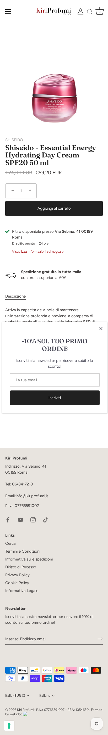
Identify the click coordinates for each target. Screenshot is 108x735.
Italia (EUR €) (15, 695)
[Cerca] (89, 12)
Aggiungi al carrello (54, 208)
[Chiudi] (101, 328)
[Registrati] (100, 639)
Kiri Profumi (25, 710)
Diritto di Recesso (20, 567)
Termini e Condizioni (22, 551)
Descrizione (15, 296)
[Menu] (8, 11)
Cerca (10, 543)
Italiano (44, 695)
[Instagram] (33, 519)
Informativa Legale (21, 590)
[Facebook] (7, 519)
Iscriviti (54, 397)
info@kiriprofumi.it (32, 496)
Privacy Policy (17, 575)
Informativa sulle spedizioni (29, 559)
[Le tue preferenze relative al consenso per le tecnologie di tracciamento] (9, 726)
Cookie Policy (17, 582)
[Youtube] (20, 519)
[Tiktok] (45, 519)
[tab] (18, 296)
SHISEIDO (14, 140)
